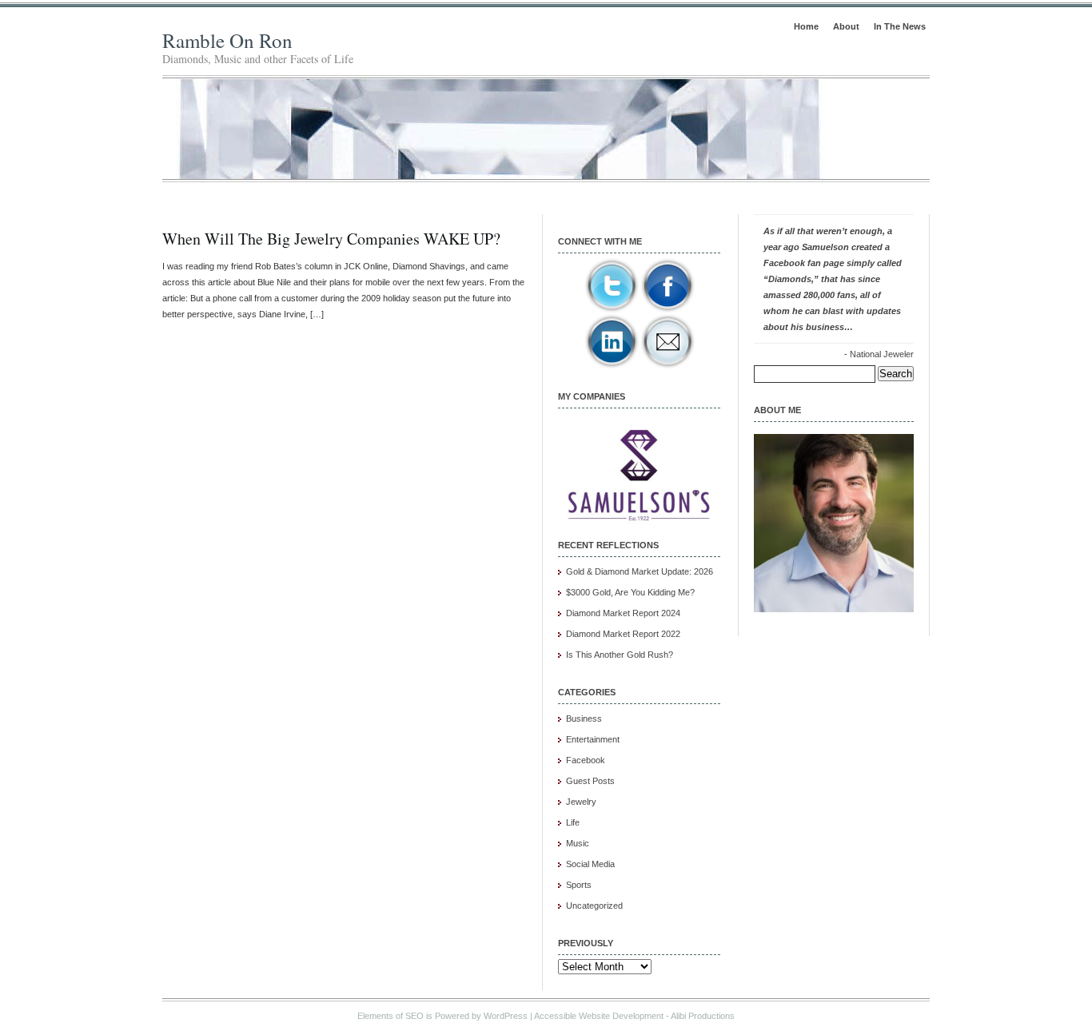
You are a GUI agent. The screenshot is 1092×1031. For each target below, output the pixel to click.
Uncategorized (594, 905)
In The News (900, 26)
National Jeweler (882, 354)
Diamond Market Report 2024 (623, 613)
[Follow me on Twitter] (612, 310)
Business (584, 718)
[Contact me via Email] (667, 366)
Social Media (590, 864)
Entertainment (593, 739)
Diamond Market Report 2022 (623, 634)
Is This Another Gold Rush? (619, 654)
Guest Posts (590, 781)
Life (573, 822)
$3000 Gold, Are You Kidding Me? (630, 592)
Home (806, 26)
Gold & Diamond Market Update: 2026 (639, 571)
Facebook (585, 760)
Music (577, 843)
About (846, 26)
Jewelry (581, 801)
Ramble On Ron (227, 40)
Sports (579, 885)
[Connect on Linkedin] (612, 366)
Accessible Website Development (599, 1016)
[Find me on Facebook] (667, 310)
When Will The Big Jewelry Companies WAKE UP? (331, 238)
